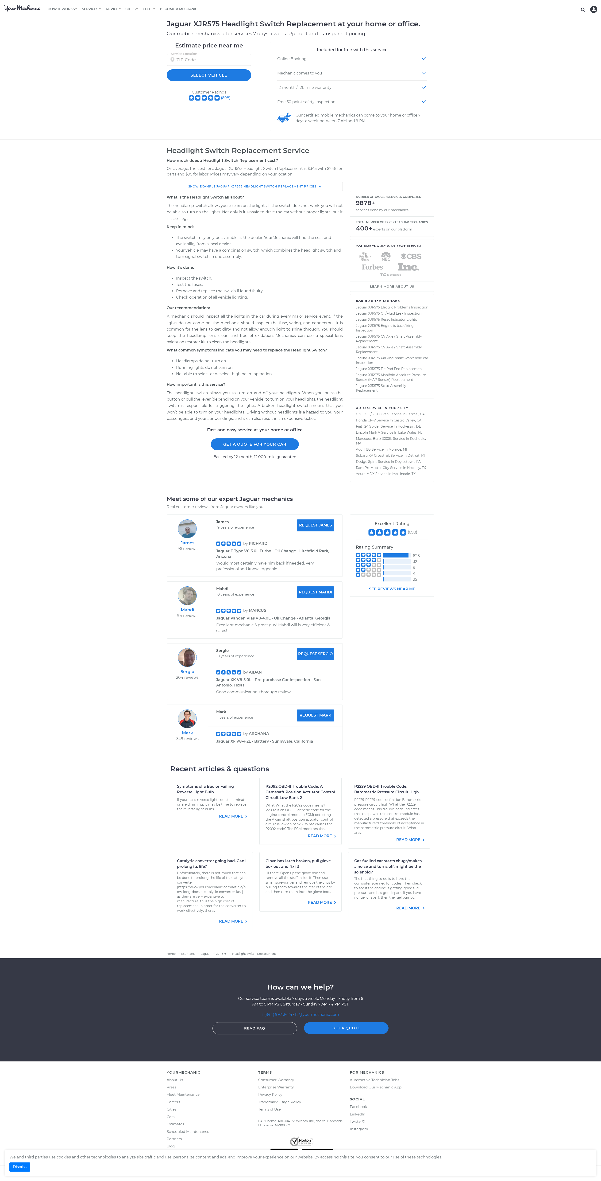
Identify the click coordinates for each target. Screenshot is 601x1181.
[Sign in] (593, 9)
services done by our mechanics (382, 210)
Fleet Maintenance (183, 1094)
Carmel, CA (415, 414)
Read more (231, 816)
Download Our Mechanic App (375, 1087)
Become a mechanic (178, 9)
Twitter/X (357, 1121)
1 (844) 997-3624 (277, 1014)
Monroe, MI (398, 449)
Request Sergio (315, 654)
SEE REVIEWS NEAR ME (392, 589)
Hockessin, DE (409, 426)
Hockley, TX (416, 468)
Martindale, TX (404, 474)
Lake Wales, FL (410, 432)
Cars (170, 1117)
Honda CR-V (366, 420)
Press (171, 1087)
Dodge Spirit (366, 462)
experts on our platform (392, 229)
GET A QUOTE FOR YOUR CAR (254, 444)
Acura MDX (365, 474)
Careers (173, 1102)
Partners (174, 1139)
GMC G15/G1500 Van (372, 414)
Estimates (175, 1124)
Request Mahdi (315, 592)
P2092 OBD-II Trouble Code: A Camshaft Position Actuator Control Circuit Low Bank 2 (300, 792)
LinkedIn (357, 1114)
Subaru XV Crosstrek (373, 455)
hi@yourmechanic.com (317, 1014)
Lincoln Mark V (368, 432)
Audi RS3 (363, 449)
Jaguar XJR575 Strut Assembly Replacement (381, 388)
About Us (175, 1080)
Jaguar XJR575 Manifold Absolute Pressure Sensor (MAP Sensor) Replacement (391, 377)
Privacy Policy (270, 1094)
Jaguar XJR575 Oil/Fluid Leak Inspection (388, 313)
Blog (171, 1146)
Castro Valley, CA (407, 420)
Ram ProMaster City (372, 468)
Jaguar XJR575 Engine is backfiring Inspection (385, 328)
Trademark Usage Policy (279, 1102)
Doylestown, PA (408, 462)
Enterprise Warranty (276, 1087)
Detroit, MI (416, 455)
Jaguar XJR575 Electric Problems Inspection (392, 307)
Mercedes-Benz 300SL (374, 439)
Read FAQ (254, 1028)
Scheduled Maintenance (188, 1131)
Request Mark (315, 715)
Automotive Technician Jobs (374, 1080)
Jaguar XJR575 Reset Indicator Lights (386, 319)
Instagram (359, 1129)
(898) (225, 98)
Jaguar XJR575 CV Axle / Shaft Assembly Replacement (389, 338)
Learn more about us (392, 286)
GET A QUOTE (346, 1028)
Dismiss (20, 1167)
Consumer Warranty (276, 1080)
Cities (171, 1109)
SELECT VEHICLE (209, 75)
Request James (315, 525)
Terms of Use (269, 1109)
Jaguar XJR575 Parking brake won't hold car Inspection (392, 360)
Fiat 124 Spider (368, 426)
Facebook (358, 1106)
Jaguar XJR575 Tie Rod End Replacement (389, 369)
